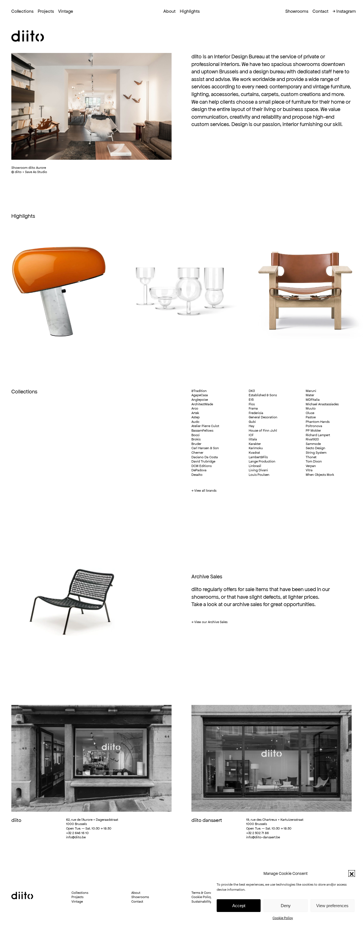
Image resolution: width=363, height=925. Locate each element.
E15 (251, 399)
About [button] (169, 11)
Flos (252, 404)
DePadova (198, 470)
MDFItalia (313, 399)
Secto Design (315, 448)
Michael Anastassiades (322, 404)
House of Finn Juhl (263, 430)
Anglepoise (199, 399)
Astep (195, 417)
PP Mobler (313, 430)
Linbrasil (255, 466)
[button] (351, 873)
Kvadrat (254, 452)
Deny (286, 905)
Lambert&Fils (258, 457)
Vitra (309, 470)
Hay (251, 426)
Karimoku (256, 448)
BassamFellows (202, 430)
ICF (251, 435)
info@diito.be (76, 837)
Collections (22, 11)
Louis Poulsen (259, 474)
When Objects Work (320, 474)
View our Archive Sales (210, 622)
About (135, 892)
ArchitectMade (202, 404)
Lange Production (262, 461)
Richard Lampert (318, 435)
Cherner (197, 452)
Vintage (65, 11)
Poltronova (314, 426)
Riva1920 (312, 439)
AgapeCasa (199, 395)
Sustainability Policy (206, 901)
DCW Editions (201, 466)
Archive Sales (206, 576)
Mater (310, 395)
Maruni (311, 391)
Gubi (252, 421)
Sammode (313, 444)
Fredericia (256, 413)
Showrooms (296, 11)
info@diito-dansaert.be (263, 837)
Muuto (311, 408)
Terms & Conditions (205, 892)
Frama (253, 408)
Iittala (253, 439)
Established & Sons (263, 395)
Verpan (311, 466)
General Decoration (263, 417)
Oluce (310, 413)
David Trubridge (203, 461)
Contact (320, 11)
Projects (46, 11)
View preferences (332, 905)
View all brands (205, 490)
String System (316, 452)
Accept (238, 905)
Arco (194, 408)
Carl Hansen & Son (205, 448)
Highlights (23, 216)
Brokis (196, 439)
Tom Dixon (314, 461)
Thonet (311, 457)
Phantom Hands (318, 421)
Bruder (196, 444)
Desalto (196, 474)
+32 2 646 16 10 (77, 833)
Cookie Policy (283, 918)
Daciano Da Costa (204, 457)
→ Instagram (344, 11)
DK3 (252, 391)
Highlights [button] (190, 11)
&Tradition (199, 391)
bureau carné (97, 923)
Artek (195, 413)
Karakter (255, 444)
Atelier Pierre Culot (205, 426)
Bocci (195, 435)
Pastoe (311, 417)
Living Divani (258, 470)
